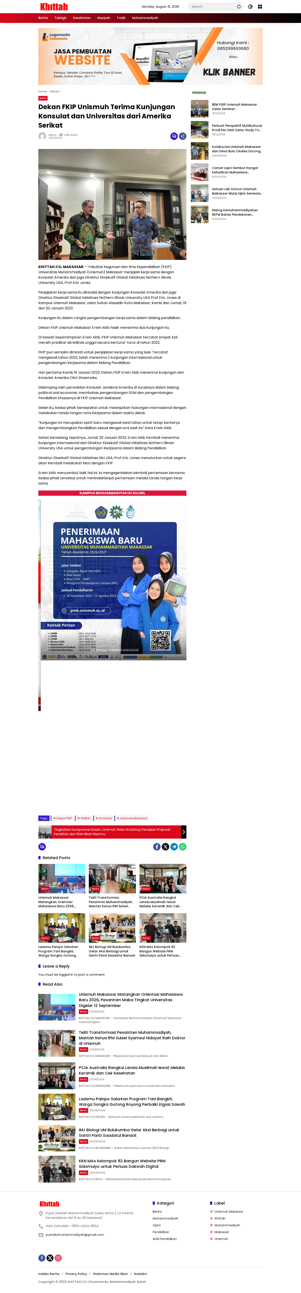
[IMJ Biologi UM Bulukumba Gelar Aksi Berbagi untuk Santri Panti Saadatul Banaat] (112, 928)
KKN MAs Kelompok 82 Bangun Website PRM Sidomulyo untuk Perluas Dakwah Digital (159, 951)
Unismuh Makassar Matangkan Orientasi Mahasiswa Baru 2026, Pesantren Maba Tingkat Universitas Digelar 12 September (58, 902)
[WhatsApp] (182, 846)
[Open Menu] (260, 6)
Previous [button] (168, 802)
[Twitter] (165, 846)
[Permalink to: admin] (43, 136)
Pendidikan (161, 1232)
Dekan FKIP (64, 818)
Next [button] (178, 802)
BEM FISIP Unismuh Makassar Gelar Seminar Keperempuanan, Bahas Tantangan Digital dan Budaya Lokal (237, 107)
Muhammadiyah (165, 1218)
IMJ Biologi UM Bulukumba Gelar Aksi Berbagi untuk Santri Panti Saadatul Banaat (112, 951)
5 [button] (72, 801)
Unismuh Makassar (133, 818)
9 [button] (96, 801)
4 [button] (66, 801)
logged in (66, 974)
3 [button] (60, 801)
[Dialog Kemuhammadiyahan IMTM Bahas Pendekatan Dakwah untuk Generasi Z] (199, 214)
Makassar (222, 1232)
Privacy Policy (76, 1274)
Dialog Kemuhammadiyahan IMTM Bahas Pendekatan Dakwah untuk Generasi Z (235, 212)
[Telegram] (174, 846)
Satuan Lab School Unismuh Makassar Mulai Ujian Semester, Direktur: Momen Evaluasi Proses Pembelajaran (237, 191)
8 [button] (90, 801)
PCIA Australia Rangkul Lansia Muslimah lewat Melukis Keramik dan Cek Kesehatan (159, 902)
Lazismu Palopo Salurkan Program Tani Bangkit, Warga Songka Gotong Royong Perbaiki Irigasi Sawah (58, 951)
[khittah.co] (76, 6)
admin (52, 135)
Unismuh (221, 1239)
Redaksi (140, 1274)
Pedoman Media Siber (110, 1274)
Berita (42, 98)
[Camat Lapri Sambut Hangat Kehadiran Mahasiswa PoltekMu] (199, 172)
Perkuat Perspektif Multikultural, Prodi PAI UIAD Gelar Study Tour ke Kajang (237, 128)
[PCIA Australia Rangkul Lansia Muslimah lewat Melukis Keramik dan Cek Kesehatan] (162, 878)
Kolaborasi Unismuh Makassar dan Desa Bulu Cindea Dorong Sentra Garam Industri (236, 149)
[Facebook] (157, 846)
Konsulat (105, 818)
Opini (157, 1225)
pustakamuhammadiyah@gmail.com (75, 1234)
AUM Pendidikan (165, 1239)
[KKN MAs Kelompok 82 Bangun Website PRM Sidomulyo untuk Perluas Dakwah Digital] (162, 928)
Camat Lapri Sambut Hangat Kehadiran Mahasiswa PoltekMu (235, 170)
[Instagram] (58, 1258)
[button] (238, 6)
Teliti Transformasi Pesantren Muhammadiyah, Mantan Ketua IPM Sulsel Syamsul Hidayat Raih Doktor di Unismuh (112, 902)
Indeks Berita (48, 1274)
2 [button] (54, 801)
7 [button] (84, 801)
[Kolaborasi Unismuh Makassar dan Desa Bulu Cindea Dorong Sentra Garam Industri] (199, 151)
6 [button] (78, 801)
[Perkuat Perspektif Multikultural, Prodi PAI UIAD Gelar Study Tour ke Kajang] (199, 130)
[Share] (182, 136)
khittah (85, 818)
